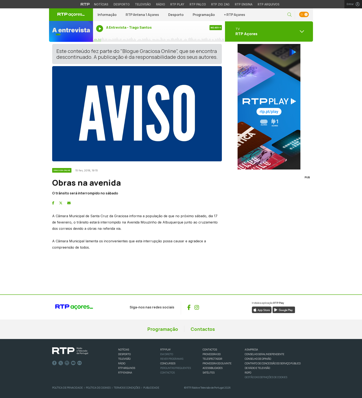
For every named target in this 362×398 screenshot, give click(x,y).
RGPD (248, 372)
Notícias (101, 4)
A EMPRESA (251, 349)
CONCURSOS (167, 363)
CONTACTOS (210, 349)
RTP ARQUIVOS (126, 368)
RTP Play (177, 4)
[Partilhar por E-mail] (69, 203)
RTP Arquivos (268, 4)
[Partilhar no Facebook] (53, 203)
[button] (289, 15)
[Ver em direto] (71, 31)
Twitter (60, 363)
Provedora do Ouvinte (217, 363)
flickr (79, 363)
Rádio (160, 4)
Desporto (122, 4)
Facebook (54, 363)
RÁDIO (121, 363)
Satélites (209, 372)
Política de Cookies (98, 387)
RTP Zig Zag (220, 4)
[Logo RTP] (70, 350)
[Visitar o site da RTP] (85, 4)
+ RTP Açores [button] (234, 14)
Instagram (67, 363)
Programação (204, 14)
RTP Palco (198, 4)
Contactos (203, 329)
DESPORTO (124, 354)
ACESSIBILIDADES (212, 368)
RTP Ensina (243, 4)
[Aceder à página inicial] (71, 14)
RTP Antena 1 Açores (142, 14)
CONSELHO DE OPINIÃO (258, 359)
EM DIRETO (166, 354)
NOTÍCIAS (123, 349)
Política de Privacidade (67, 387)
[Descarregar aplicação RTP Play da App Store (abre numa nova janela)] (262, 309)
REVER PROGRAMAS (171, 359)
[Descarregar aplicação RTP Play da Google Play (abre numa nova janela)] (283, 309)
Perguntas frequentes (175, 368)
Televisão (143, 4)
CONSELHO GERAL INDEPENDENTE (264, 354)
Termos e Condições (127, 387)
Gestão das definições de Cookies (266, 377)
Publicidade (151, 387)
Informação (107, 14)
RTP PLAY (165, 349)
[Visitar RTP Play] (269, 106)
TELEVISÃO (124, 359)
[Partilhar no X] (60, 203)
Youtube (73, 363)
